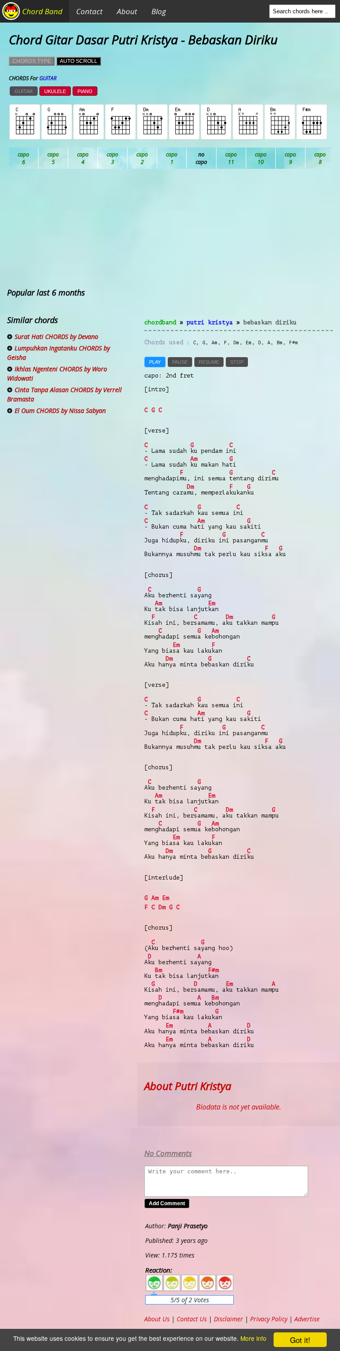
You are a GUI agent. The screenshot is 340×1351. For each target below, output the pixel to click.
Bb (83, 158)
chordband (160, 322)
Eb (231, 158)
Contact (89, 11)
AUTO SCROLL (78, 61)
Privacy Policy (268, 1319)
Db (172, 158)
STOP (236, 362)
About (127, 11)
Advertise (307, 1319)
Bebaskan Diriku (270, 322)
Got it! (300, 1339)
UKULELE (55, 91)
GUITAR (24, 91)
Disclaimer (228, 1319)
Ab (24, 158)
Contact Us (192, 1319)
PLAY (155, 362)
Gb (320, 158)
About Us (157, 1319)
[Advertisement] (238, 249)
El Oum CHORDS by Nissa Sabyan (60, 410)
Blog (158, 11)
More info (253, 1338)
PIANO (85, 91)
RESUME (209, 362)
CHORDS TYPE (31, 61)
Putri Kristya (210, 322)
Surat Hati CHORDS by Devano (56, 336)
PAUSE (180, 362)
